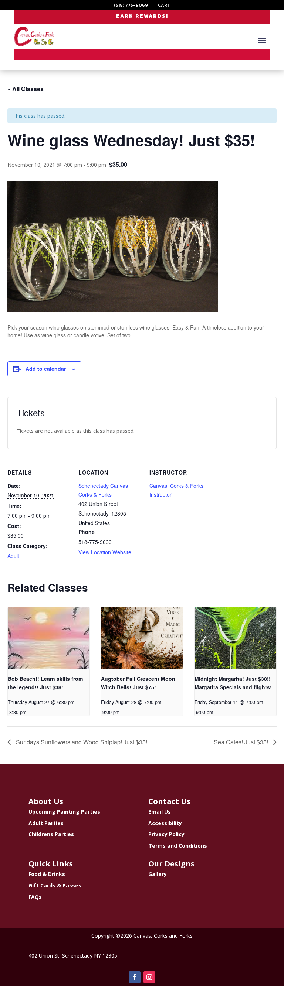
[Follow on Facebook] (135, 977)
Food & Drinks (46, 874)
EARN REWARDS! (142, 16)
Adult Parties (46, 823)
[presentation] (48, 638)
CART (164, 5)
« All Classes (25, 89)
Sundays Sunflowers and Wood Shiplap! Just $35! (80, 742)
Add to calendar (46, 368)
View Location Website (104, 552)
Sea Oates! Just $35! (242, 742)
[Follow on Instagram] (149, 977)
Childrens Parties (51, 834)
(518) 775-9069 (131, 5)
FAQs (35, 896)
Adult (13, 555)
